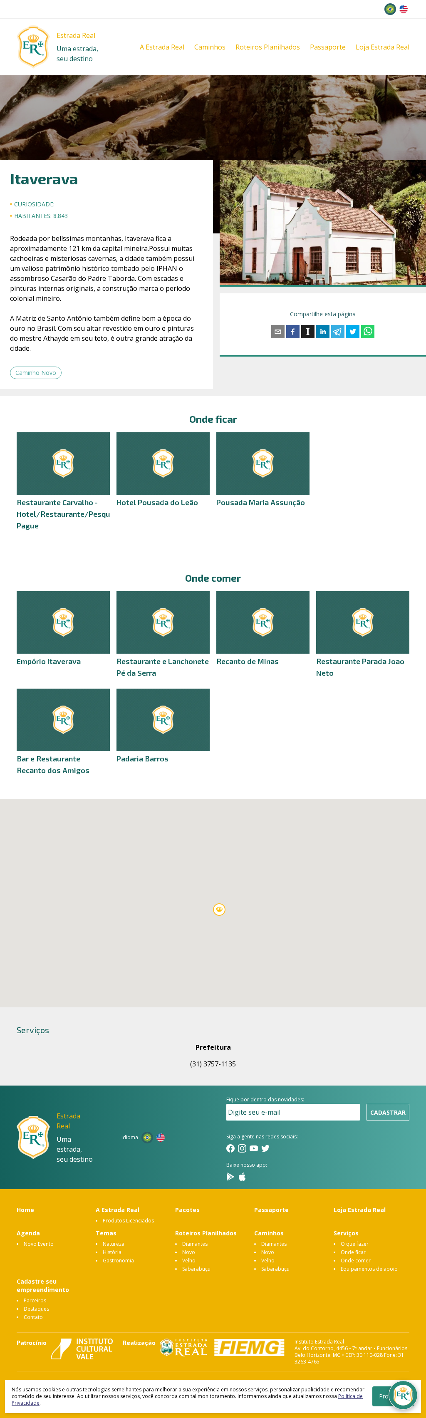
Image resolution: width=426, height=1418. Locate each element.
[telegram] (337, 331)
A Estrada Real (162, 47)
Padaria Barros (142, 758)
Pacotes (187, 1210)
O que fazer (355, 1243)
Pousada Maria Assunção (260, 502)
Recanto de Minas (247, 661)
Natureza (113, 1243)
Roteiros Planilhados (267, 47)
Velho (189, 1260)
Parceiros (35, 1300)
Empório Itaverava (49, 661)
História (112, 1252)
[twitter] (352, 331)
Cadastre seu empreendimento (43, 1285)
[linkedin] (322, 331)
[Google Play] (230, 1177)
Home (25, 1210)
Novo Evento (39, 1243)
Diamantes (195, 1243)
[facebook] (293, 331)
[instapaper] (308, 331)
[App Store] (242, 1177)
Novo (188, 1252)
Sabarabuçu (196, 1268)
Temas (106, 1233)
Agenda (28, 1233)
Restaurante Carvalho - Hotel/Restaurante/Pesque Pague (65, 514)
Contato (33, 1317)
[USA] (403, 9)
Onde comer (356, 1260)
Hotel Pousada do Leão (157, 502)
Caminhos (209, 47)
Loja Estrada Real (382, 47)
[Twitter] (265, 1148)
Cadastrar (388, 1112)
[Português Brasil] (390, 9)
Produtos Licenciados (128, 1220)
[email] (278, 331)
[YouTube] (254, 1148)
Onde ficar (353, 1252)
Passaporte (328, 47)
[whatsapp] (367, 331)
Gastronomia (118, 1260)
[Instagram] (242, 1148)
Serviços (346, 1233)
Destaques (36, 1308)
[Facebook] (230, 1148)
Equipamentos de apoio (369, 1268)
